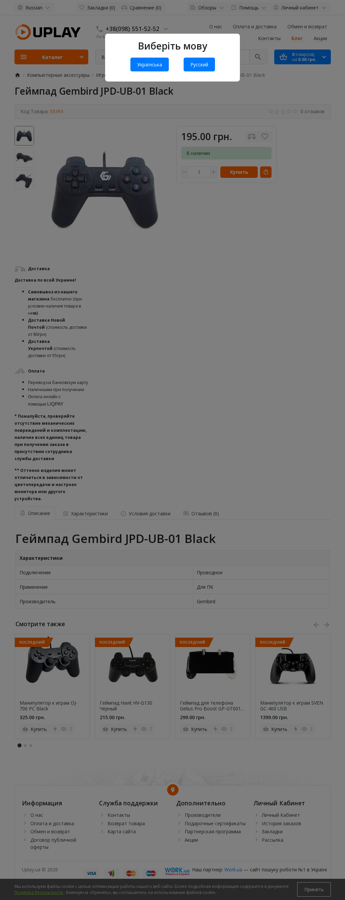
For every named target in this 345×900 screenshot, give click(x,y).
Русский (199, 64)
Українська (149, 64)
